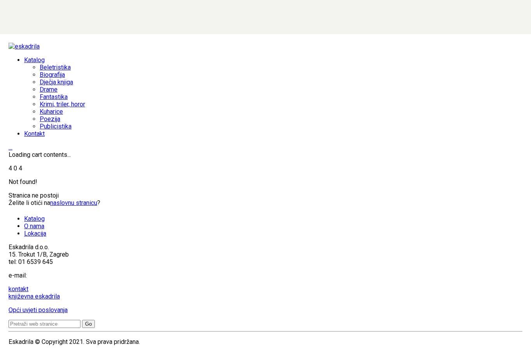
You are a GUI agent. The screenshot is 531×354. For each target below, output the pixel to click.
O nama (34, 226)
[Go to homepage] (24, 46)
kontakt (18, 289)
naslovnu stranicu (73, 202)
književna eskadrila (34, 296)
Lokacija (35, 233)
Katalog (34, 218)
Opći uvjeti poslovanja (38, 310)
